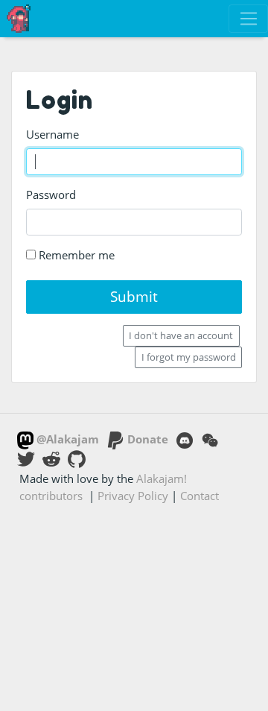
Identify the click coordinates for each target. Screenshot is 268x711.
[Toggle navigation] (248, 18)
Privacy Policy (133, 495)
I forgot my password (188, 357)
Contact (199, 495)
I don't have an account (181, 335)
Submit (134, 296)
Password (51, 194)
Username (52, 134)
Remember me (75, 254)
